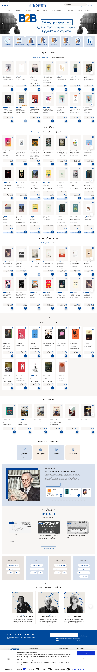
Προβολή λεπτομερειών (78, 669)
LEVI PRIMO (18, 266)
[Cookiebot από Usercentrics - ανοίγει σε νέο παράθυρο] (8, 669)
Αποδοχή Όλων (86, 653)
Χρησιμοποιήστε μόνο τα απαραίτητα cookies (86, 657)
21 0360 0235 (13, 1)
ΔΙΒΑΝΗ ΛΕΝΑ (33, 110)
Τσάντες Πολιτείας (84, 565)
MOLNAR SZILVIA (60, 378)
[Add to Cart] (12, 89)
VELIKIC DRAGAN (6, 380)
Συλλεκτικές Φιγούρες (84, 572)
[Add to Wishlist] (12, 62)
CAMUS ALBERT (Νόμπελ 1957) (89, 80)
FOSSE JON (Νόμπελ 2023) (35, 187)
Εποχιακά (17, 10)
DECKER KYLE (73, 346)
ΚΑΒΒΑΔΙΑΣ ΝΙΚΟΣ (87, 265)
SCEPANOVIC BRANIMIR (8, 79)
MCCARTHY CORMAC (34, 380)
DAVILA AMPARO (87, 346)
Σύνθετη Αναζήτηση (82, 7)
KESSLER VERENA (20, 345)
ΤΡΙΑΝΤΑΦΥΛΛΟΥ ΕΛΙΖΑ (62, 79)
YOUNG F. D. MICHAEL (34, 346)
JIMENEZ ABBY (46, 295)
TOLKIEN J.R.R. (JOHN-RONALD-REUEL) (75, 221)
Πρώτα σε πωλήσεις (13, 565)
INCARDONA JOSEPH (61, 345)
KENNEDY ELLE (60, 110)
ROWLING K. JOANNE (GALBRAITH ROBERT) (34, 156)
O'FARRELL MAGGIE (61, 295)
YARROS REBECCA (20, 155)
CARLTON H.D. (19, 295)
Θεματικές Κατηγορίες (57, 10)
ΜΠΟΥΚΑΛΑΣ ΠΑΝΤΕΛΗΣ (75, 79)
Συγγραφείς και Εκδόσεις (84, 10)
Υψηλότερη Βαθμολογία (13, 569)
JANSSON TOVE (46, 187)
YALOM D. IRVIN (46, 266)
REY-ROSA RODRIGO (20, 79)
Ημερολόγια (84, 576)
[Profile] (91, 5)
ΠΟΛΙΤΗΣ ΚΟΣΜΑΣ (60, 185)
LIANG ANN (5, 295)
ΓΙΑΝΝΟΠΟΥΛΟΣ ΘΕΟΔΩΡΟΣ (6, 221)
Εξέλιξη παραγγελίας (91, 1)
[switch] (37, 669)
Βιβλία (8, 10)
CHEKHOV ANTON (87, 219)
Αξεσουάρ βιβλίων (84, 569)
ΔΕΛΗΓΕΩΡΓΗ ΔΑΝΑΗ (74, 112)
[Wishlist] (88, 5)
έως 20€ (10, 572)
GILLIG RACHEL (46, 155)
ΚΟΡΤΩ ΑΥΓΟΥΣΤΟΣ (74, 187)
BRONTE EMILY (6, 265)
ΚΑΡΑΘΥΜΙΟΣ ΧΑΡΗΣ (7, 110)
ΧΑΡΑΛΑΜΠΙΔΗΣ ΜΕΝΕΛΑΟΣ (33, 81)
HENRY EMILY (33, 297)
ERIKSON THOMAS (74, 155)
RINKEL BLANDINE (20, 378)
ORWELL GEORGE (6, 187)
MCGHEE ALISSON (87, 155)
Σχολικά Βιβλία (28, 10)
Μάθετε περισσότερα (53, 485)
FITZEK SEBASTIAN (61, 155)
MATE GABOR (46, 80)
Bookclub (70, 10)
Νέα (17, 572)
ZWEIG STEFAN (33, 265)
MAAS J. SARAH (6, 155)
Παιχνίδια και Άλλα (42, 10)
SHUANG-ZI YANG (46, 380)
